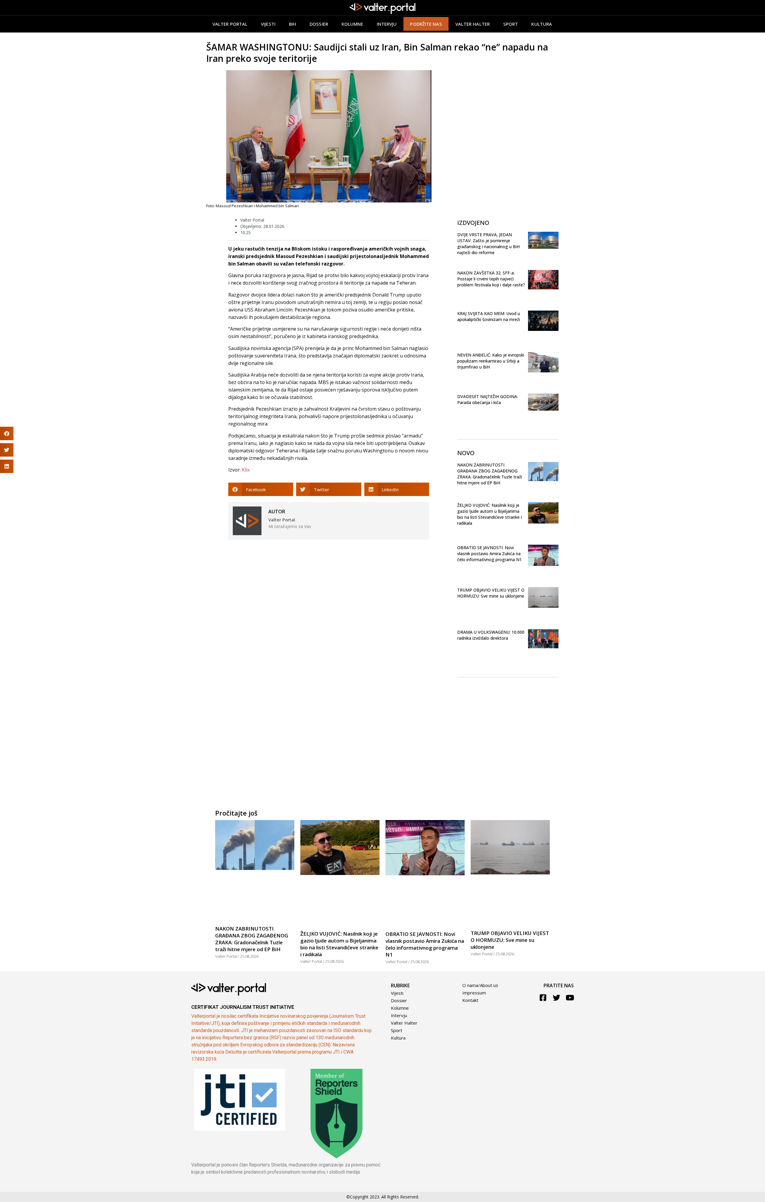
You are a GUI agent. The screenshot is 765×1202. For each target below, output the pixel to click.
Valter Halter (404, 1023)
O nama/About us (480, 985)
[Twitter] (556, 997)
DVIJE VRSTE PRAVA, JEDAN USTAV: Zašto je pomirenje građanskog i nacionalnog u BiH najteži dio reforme (488, 243)
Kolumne (352, 24)
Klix (246, 469)
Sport (510, 24)
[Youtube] (570, 997)
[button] (260, 489)
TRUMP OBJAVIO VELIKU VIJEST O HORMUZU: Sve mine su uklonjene (490, 593)
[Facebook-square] (543, 997)
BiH (292, 24)
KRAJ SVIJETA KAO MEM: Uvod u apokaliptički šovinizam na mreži (488, 316)
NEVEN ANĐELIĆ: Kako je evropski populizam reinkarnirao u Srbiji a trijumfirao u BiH (490, 361)
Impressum (474, 993)
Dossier (319, 24)
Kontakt (470, 1000)
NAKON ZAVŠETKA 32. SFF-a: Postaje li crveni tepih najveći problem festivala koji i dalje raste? (491, 279)
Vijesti (268, 24)
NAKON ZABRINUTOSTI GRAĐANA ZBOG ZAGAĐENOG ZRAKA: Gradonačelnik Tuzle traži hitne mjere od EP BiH (489, 474)
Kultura (541, 24)
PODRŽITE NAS (426, 24)
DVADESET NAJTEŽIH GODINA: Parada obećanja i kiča (487, 399)
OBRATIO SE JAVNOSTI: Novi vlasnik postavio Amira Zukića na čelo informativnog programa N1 (489, 553)
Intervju (387, 24)
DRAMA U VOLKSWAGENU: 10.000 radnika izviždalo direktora (490, 635)
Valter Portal (229, 24)
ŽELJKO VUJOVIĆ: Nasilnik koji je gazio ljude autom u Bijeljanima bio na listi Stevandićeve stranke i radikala (489, 514)
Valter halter (472, 24)
